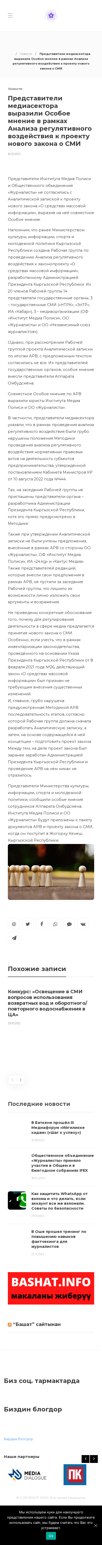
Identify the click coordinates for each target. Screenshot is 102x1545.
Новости (26, 54)
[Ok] (95, 1525)
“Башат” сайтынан (37, 1324)
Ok (51, 1536)
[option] (51, 1006)
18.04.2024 (38, 1178)
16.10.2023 (14, 154)
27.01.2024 (38, 1216)
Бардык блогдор (18, 1439)
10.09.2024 (38, 1140)
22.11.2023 (37, 1254)
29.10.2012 (14, 1023)
